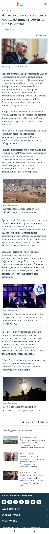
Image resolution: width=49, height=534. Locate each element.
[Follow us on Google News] (33, 502)
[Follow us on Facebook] (15, 502)
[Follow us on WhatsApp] (27, 502)
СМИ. (18, 93)
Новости (6, 11)
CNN (27, 90)
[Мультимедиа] (15, 531)
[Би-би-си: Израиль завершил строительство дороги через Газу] (24, 389)
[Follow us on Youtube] (4, 502)
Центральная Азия (28, 437)
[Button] (42, 35)
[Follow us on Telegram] (21, 502)
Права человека (26, 454)
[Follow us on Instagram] (9, 502)
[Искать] (34, 531)
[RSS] (38, 502)
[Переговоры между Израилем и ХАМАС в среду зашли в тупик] (24, 191)
